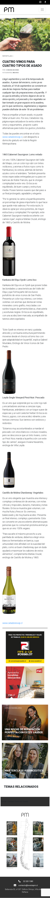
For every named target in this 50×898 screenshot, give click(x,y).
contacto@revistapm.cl (28, 885)
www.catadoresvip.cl (12, 137)
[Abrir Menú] (42, 9)
